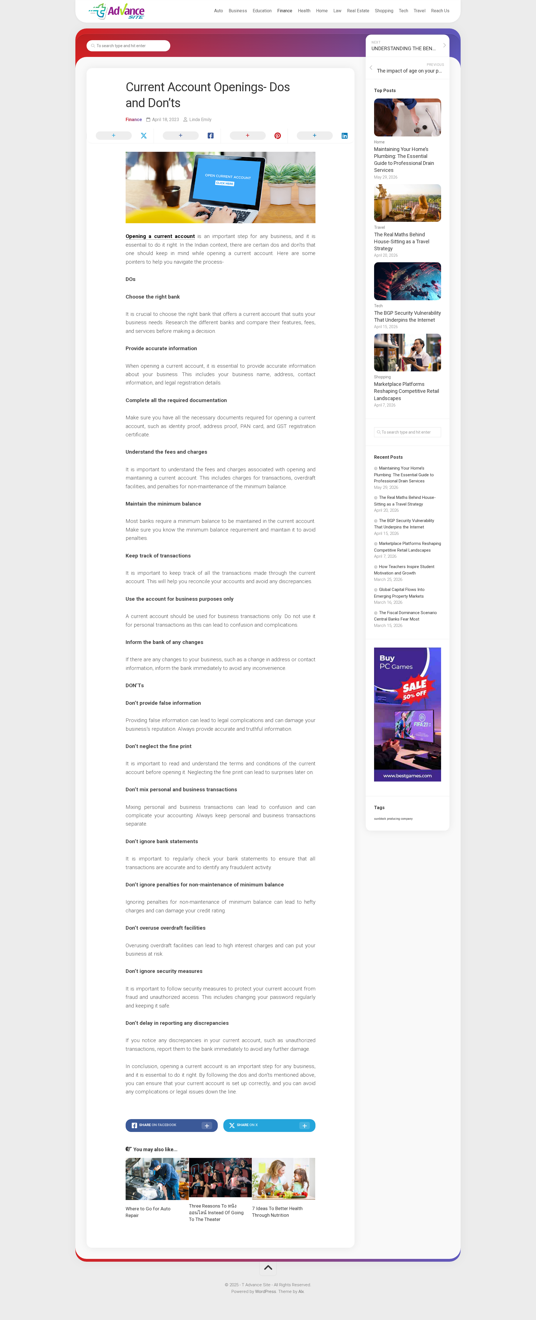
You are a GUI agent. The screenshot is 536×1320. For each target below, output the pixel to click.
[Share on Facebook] (187, 136)
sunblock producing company (393, 819)
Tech (403, 10)
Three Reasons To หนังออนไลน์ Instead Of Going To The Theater (216, 1212)
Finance (284, 10)
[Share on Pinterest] (254, 136)
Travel (419, 10)
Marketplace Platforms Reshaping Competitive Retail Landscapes (406, 391)
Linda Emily (200, 119)
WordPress (265, 1291)
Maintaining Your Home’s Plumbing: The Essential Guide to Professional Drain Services (404, 475)
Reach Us (440, 10)
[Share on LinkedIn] (321, 136)
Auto (218, 10)
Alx (301, 1291)
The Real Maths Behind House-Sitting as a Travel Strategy (401, 241)
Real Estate (358, 10)
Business (238, 10)
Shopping (384, 10)
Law (337, 10)
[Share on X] (120, 136)
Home (322, 10)
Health (304, 10)
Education (262, 10)
